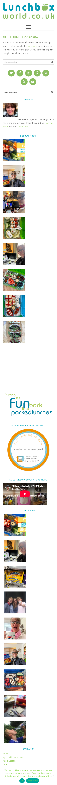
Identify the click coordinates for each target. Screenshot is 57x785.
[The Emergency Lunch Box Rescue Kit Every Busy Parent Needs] (14, 160)
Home (5, 753)
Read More (23, 126)
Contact (6, 764)
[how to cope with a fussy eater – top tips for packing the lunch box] (15, 638)
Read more (33, 780)
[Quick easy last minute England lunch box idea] (14, 315)
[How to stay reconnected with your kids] (15, 612)
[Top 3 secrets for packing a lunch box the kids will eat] (14, 264)
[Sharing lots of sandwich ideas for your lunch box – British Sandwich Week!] (14, 342)
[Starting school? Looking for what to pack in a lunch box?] (15, 690)
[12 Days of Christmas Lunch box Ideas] (14, 238)
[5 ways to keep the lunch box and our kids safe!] (15, 664)
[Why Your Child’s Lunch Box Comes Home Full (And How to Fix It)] (14, 186)
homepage (32, 46)
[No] (53, 775)
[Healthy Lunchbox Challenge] (15, 716)
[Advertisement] (28, 370)
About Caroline (9, 760)
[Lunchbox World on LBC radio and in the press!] (14, 212)
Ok (22, 780)
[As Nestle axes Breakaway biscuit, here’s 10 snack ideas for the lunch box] (15, 586)
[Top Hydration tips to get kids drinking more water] (15, 742)
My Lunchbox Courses (13, 757)
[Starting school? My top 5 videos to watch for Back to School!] (14, 290)
